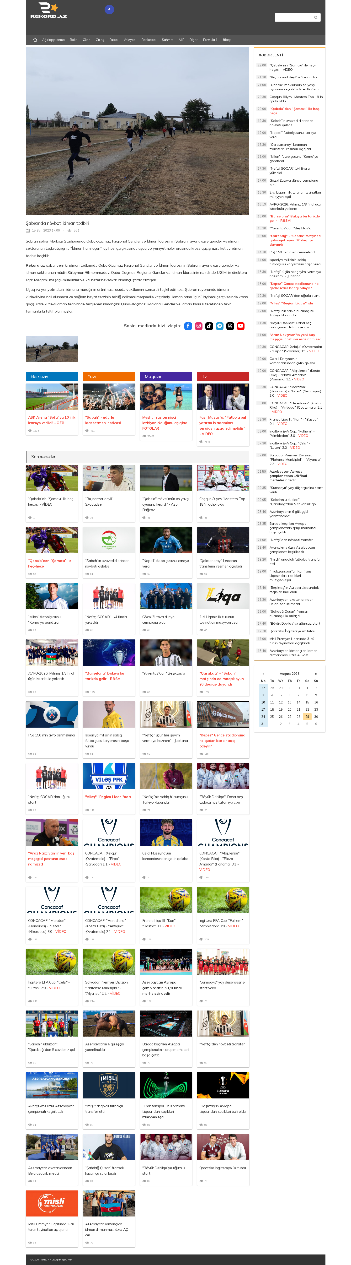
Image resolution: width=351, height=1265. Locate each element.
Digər (194, 40)
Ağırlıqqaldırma (53, 40)
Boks (73, 40)
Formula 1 (210, 40)
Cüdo (86, 40)
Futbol (114, 40)
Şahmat (167, 40)
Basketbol (149, 40)
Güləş (100, 40)
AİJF (181, 40)
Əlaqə (227, 40)
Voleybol (130, 40)
